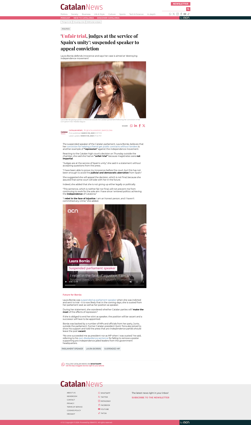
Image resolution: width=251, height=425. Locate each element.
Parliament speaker (72, 349)
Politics (64, 14)
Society (74, 14)
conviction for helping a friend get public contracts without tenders (102, 146)
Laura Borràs (93, 349)
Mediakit (71, 414)
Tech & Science (136, 14)
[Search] (188, 9)
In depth (151, 14)
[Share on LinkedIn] (135, 126)
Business (86, 14)
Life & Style (99, 14)
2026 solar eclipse (94, 22)
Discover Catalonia (108, 18)
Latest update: (75, 136)
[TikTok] (188, 14)
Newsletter (180, 4)
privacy (70, 403)
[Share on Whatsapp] (131, 126)
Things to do (66, 22)
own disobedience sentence (93, 338)
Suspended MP (112, 349)
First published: (75, 133)
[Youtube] (185, 14)
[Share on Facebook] (140, 126)
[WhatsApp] (170, 14)
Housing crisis (79, 22)
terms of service (74, 407)
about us (71, 393)
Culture (112, 14)
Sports (122, 14)
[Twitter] (174, 14)
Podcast (65, 18)
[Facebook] (181, 14)
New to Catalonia (84, 18)
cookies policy (74, 410)
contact (71, 400)
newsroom (72, 396)
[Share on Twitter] (144, 126)
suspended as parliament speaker (98, 300)
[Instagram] (177, 14)
